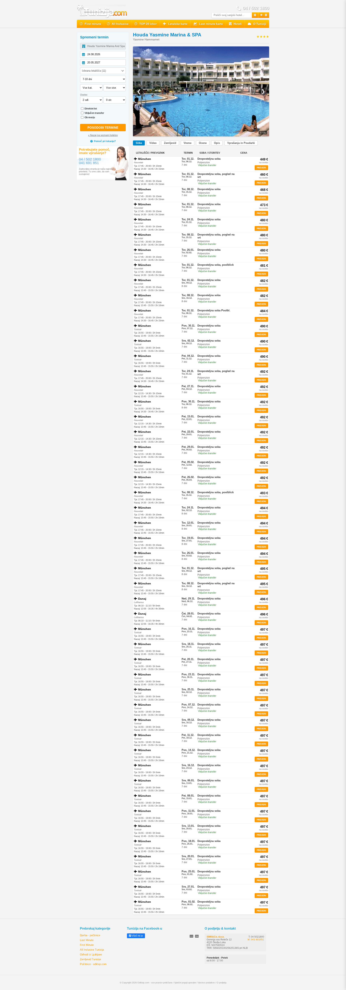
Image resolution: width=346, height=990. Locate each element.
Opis (217, 142)
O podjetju (221, 982)
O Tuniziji (259, 23)
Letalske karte (177, 23)
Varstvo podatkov (206, 982)
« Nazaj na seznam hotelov (103, 135)
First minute (92, 23)
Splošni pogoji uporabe (185, 982)
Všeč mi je (137, 935)
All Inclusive (120, 23)
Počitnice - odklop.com (93, 964)
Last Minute (87, 940)
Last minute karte (210, 23)
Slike (139, 142)
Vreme (187, 142)
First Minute (87, 944)
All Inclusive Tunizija (92, 949)
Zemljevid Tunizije (90, 959)
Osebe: (84, 94)
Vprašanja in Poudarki (241, 142)
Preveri (261, 167)
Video (153, 142)
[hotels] (255, 15)
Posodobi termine (103, 127)
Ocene (203, 142)
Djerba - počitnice (90, 935)
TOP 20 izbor (148, 23)
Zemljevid (170, 142)
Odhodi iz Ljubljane (91, 954)
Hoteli (237, 23)
